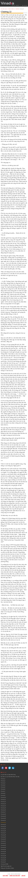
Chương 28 (3, 834)
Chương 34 (3, 847)
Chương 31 (3, 841)
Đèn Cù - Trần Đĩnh (15, 8)
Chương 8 (3, 793)
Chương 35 (3, 849)
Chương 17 (3, 812)
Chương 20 (3, 818)
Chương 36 (3, 851)
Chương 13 (3, 803)
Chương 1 (3, 778)
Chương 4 (3, 785)
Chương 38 (3, 855)
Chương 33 (3, 845)
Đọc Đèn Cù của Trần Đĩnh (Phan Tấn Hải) (10, 776)
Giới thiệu (5, 875)
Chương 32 (3, 843)
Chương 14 (3, 805)
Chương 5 (3, 787)
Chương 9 (3, 795)
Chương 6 (3, 789)
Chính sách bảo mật (14, 875)
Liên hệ (23, 875)
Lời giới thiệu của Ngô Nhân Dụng (8, 774)
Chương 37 (3, 853)
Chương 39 (3, 857)
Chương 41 (3, 862)
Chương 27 (3, 832)
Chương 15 (3, 807)
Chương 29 (3, 837)
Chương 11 (3, 799)
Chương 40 (3, 859)
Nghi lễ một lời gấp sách (6, 866)
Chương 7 (3, 791)
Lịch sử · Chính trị (15, 5)
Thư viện (2, 8)
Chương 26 (3, 830)
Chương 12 (3, 801)
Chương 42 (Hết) (4, 864)
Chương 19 (3, 816)
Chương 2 (3, 780)
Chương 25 (3, 828)
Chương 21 (3, 820)
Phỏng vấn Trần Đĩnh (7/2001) (7, 868)
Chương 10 (3, 797)
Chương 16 (3, 810)
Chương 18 (3, 814)
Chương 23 (3, 824)
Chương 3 (3, 782)
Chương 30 (3, 839)
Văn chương (24, 5)
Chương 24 (3, 826)
